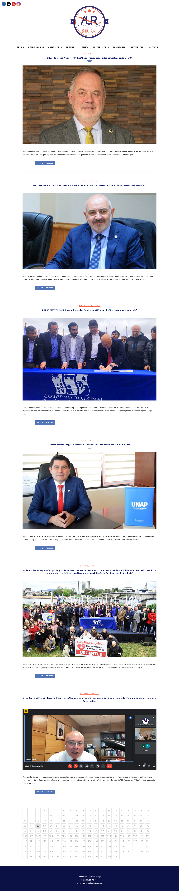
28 (76, 815)
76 (128, 826)
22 (38, 815)
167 (70, 851)
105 (57, 836)
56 (128, 820)
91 (96, 831)
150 (89, 846)
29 (83, 815)
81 (31, 831)
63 (44, 826)
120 (25, 841)
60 (25, 826)
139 (148, 841)
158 (141, 846)
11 (96, 810)
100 (25, 836)
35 (122, 815)
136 (128, 841)
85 (57, 831)
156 (128, 846)
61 (31, 826)
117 (135, 836)
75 (122, 826)
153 (109, 846)
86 (64, 831)
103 (44, 836)
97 (135, 831)
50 (89, 820)
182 (38, 856)
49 (83, 820)
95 (122, 831)
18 (141, 810)
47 (70, 820)
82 (38, 831)
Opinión (84, 181)
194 (115, 856)
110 (89, 836)
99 (147, 831)
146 (64, 846)
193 (109, 856)
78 (141, 826)
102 (38, 836)
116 (128, 836)
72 (102, 826)
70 (89, 826)
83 (44, 831)
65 (57, 826)
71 (96, 826)
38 (141, 815)
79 (147, 826)
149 (83, 846)
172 (102, 851)
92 (102, 831)
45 (57, 820)
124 (51, 841)
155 (122, 846)
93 (109, 831)
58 (141, 820)
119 (148, 836)
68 (76, 826)
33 (109, 815)
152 (102, 846)
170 (89, 851)
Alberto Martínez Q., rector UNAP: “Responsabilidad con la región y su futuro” (89, 444)
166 (64, 851)
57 (135, 820)
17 (135, 810)
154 (115, 846)
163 (44, 851)
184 (51, 856)
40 (25, 820)
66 (64, 826)
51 (96, 820)
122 (38, 841)
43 (44, 820)
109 (83, 836)
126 (64, 841)
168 (77, 851)
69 (83, 826)
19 (147, 810)
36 (128, 815)
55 (122, 820)
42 (38, 820)
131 (96, 841)
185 (57, 856)
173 (109, 851)
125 (57, 841)
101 (31, 836)
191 (96, 856)
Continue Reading (45, 163)
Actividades (84, 306)
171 (96, 851)
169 (83, 851)
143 (44, 846)
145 (57, 846)
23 (44, 815)
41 (31, 820)
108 (77, 836)
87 (70, 831)
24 (51, 815)
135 (122, 841)
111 (96, 836)
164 (51, 851)
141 (31, 846)
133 (109, 841)
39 (147, 815)
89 (83, 831)
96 (128, 831)
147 (70, 846)
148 (77, 846)
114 (115, 836)
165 (57, 851)
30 (89, 815)
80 (25, 831)
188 (77, 856)
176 (128, 851)
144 (51, 846)
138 (141, 841)
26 (64, 815)
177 (135, 851)
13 (109, 810)
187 (70, 856)
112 (102, 836)
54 (115, 820)
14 (115, 810)
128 (77, 841)
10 (89, 810)
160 (25, 851)
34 (115, 815)
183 (44, 856)
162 (38, 851)
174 (115, 851)
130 (89, 841)
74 (115, 826)
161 (31, 851)
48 (76, 820)
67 (70, 826)
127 (70, 841)
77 (135, 826)
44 (51, 820)
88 (76, 831)
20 (25, 815)
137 (135, 841)
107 (70, 836)
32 (102, 815)
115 (122, 836)
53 (109, 820)
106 (64, 836)
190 (89, 856)
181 (31, 856)
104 (51, 836)
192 (102, 856)
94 (115, 831)
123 (44, 841)
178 (141, 851)
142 (38, 846)
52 (102, 820)
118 (141, 836)
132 (102, 841)
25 (57, 815)
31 (96, 815)
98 (141, 831)
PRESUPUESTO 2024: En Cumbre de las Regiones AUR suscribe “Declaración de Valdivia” (89, 310)
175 (122, 851)
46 (64, 820)
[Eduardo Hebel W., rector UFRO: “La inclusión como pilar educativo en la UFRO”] (89, 104)
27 (70, 815)
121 (31, 841)
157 (135, 846)
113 (109, 836)
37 (135, 815)
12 (102, 810)
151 (96, 846)
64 (51, 826)
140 (25, 846)
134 (115, 841)
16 (128, 810)
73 (109, 826)
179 (148, 851)
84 (51, 831)
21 (31, 815)
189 (83, 856)
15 (122, 810)
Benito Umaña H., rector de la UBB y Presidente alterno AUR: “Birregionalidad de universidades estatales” (89, 185)
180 (25, 856)
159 (148, 846)
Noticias (84, 566)
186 (64, 856)
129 (83, 841)
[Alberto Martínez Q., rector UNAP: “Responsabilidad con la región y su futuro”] (89, 490)
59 (147, 820)
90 (89, 831)
